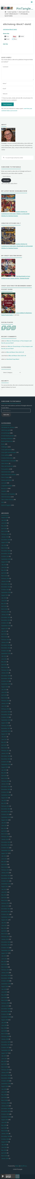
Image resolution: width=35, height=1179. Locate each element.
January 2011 (5, 939)
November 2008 (5, 1011)
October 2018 (5, 717)
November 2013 (5, 845)
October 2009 (5, 981)
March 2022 (4, 637)
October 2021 (5, 651)
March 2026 (4, 531)
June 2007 (4, 1058)
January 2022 (5, 642)
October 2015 (5, 792)
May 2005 (3, 1125)
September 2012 (6, 884)
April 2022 (4, 634)
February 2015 (5, 806)
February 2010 (5, 970)
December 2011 (5, 909)
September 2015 (6, 795)
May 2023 (3, 603)
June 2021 (4, 659)
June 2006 (4, 1092)
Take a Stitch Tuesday (7, 499)
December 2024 (5, 551)
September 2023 (6, 592)
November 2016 (5, 759)
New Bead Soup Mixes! (13, 359)
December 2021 (5, 645)
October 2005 (5, 1114)
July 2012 (3, 889)
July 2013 (3, 856)
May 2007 (3, 1061)
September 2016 (6, 764)
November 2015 (5, 789)
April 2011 (4, 931)
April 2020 (4, 695)
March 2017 (4, 748)
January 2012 (5, 906)
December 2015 (5, 786)
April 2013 (4, 864)
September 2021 (6, 653)
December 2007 (5, 1042)
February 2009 (5, 1003)
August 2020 (4, 687)
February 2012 (5, 903)
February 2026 (5, 534)
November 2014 (5, 811)
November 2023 (5, 587)
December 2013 (5, 842)
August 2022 (4, 628)
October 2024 (5, 556)
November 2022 (5, 620)
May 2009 (3, 995)
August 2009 (4, 986)
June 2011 (4, 925)
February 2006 (5, 1103)
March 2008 (4, 1033)
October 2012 (5, 881)
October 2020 (5, 681)
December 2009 (5, 975)
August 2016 (4, 767)
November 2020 (5, 678)
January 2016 (5, 784)
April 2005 (4, 1128)
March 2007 (4, 1067)
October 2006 (5, 1081)
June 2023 (4, 600)
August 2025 (4, 542)
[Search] (3, 157)
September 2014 (6, 817)
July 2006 (3, 1089)
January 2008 (5, 1039)
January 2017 (5, 753)
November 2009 (5, 978)
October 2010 (5, 947)
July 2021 (3, 656)
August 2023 (4, 595)
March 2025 (4, 548)
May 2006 (3, 1094)
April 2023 (4, 606)
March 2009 (4, 1000)
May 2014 (3, 828)
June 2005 (4, 1122)
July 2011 (3, 922)
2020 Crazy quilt (5, 430)
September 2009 (6, 984)
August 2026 (4, 517)
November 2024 (5, 553)
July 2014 (3, 823)
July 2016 (3, 770)
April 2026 (4, 528)
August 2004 (4, 1142)
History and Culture (6, 480)
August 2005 (4, 1119)
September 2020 (6, 684)
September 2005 (6, 1117)
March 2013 (4, 867)
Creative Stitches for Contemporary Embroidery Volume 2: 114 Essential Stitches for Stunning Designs (15, 214)
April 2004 (4, 1153)
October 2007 (5, 1047)
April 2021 (4, 664)
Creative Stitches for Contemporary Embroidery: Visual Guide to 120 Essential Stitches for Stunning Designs (17, 246)
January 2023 (5, 614)
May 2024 (3, 570)
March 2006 (4, 1100)
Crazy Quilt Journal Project (8, 452)
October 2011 (5, 914)
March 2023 (4, 609)
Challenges (4, 447)
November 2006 (5, 1078)
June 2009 (4, 992)
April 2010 (4, 964)
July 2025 (3, 545)
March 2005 (4, 1131)
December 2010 (5, 942)
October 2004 (5, 1139)
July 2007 (3, 1056)
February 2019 (5, 709)
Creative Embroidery (7, 458)
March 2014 (4, 834)
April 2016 (4, 775)
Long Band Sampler (6, 485)
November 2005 (5, 1111)
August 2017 (4, 734)
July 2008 (3, 1022)
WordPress (24, 1166)
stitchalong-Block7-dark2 (10, 29)
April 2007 (4, 1064)
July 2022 (3, 631)
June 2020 (4, 692)
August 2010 (4, 953)
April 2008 (4, 1031)
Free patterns (5, 469)
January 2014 (5, 839)
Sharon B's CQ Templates (8, 494)
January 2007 (5, 1072)
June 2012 (4, 892)
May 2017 (3, 742)
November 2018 (5, 714)
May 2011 (3, 928)
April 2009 (4, 997)
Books (3, 444)
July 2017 (3, 737)
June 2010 (4, 959)
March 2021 (4, 667)
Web (2, 502)
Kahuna (17, 1166)
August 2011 (4, 920)
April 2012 (4, 897)
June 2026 (4, 523)
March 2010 (4, 967)
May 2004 (3, 1150)
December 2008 (5, 1008)
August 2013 (4, 853)
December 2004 (5, 1136)
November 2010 (5, 945)
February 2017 (5, 750)
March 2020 (4, 698)
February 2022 (5, 639)
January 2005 (5, 1133)
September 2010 (6, 950)
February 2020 (5, 700)
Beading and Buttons (7, 438)
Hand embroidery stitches (8, 474)
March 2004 (4, 1156)
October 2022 (5, 623)
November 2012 (5, 878)
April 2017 (4, 745)
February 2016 (5, 781)
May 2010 (3, 961)
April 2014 (4, 831)
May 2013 (3, 861)
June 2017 (4, 739)
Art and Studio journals (7, 436)
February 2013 (5, 870)
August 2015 (4, 798)
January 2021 (5, 673)
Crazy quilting (12, 12)
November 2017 (5, 728)
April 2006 (4, 1097)
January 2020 (5, 703)
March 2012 (4, 900)
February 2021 (5, 670)
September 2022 (6, 625)
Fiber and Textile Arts (7, 466)
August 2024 (4, 562)
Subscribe (6, 180)
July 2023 (3, 598)
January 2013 (5, 872)
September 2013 (6, 850)
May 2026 (3, 526)
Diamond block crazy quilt (8, 461)
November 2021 (5, 648)
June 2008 (4, 1025)
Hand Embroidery (6, 472)
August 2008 (4, 1020)
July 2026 (3, 520)
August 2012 (4, 886)
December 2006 (5, 1075)
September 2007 (6, 1050)
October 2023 (5, 589)
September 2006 (6, 1083)
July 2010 (3, 956)
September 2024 (6, 559)
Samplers (4, 491)
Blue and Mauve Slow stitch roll (15, 352)
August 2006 (4, 1086)
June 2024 (4, 567)
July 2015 (3, 800)
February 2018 (5, 725)
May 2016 (3, 773)
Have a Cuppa (5, 477)
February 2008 (5, 1036)
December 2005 (5, 1108)
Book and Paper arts (7, 441)
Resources (4, 488)
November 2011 (5, 911)
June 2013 (4, 859)
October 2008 (5, 1014)
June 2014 (4, 825)
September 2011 (6, 917)
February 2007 (5, 1070)
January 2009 (5, 1006)
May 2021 (3, 662)
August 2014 (4, 820)
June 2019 (4, 706)
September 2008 (6, 1017)
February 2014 (5, 836)
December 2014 (5, 809)
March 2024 (4, 576)
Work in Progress (6, 505)
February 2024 (5, 578)
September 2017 (6, 731)
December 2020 (5, 675)
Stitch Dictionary (6, 497)
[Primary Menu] (31, 2)
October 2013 (5, 847)
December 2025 (5, 539)
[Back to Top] (17, 1176)
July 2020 (3, 689)
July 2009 (3, 989)
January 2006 (5, 1106)
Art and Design (5, 433)
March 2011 (4, 933)
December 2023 (5, 584)
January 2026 (5, 537)
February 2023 (5, 612)
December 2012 (5, 875)
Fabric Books (5, 463)
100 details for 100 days (8, 427)
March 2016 (4, 778)
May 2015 (3, 803)
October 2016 (5, 761)
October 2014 (5, 814)
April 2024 (4, 573)
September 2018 (6, 720)
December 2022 (5, 617)
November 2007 (5, 1045)
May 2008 (3, 1028)
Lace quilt (4, 483)
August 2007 (4, 1053)
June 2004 (4, 1147)
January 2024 (5, 581)
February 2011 (5, 936)
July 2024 (3, 564)
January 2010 (5, 972)
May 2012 (3, 895)
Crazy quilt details (6, 449)
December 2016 (5, 756)
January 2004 (5, 1158)
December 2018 (5, 712)
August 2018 (4, 723)
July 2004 (3, 1144)
